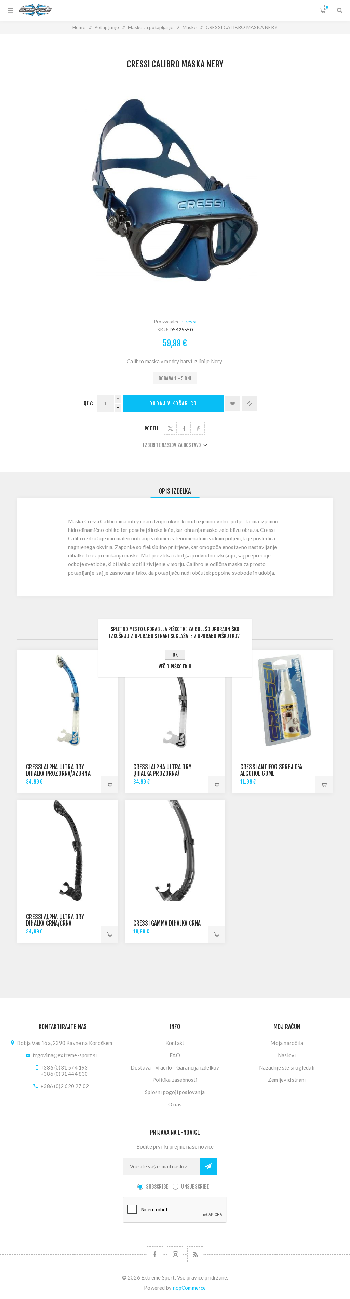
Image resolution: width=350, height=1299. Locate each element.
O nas (174, 1104)
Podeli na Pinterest (198, 428)
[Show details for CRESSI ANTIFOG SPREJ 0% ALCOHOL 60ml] (282, 700)
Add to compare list (249, 403)
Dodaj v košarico (173, 403)
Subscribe (157, 1186)
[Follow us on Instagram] (175, 1254)
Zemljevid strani (287, 1080)
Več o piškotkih (175, 666)
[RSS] (195, 1254)
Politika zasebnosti (174, 1080)
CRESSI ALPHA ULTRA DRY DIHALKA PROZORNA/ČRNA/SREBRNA (162, 773)
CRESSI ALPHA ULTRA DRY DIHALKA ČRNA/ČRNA (55, 920)
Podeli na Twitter (170, 428)
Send (208, 1166)
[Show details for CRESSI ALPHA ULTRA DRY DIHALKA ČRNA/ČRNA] (67, 850)
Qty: (88, 403)
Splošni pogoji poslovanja (175, 1092)
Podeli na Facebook (184, 428)
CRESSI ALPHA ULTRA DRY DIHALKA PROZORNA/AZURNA (58, 770)
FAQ (175, 1055)
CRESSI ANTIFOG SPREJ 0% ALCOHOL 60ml (271, 770)
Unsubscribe (195, 1186)
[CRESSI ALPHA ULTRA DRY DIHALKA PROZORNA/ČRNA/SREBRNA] (175, 700)
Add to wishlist (232, 403)
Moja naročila (286, 1043)
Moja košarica (327, 7)
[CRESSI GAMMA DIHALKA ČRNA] (175, 850)
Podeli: (152, 428)
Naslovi (287, 1055)
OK (175, 655)
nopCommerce (189, 1288)
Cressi (189, 321)
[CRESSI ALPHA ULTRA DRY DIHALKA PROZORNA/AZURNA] (67, 700)
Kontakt (174, 1043)
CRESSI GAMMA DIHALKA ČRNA (167, 923)
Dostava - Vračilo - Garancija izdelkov (175, 1067)
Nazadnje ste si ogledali (286, 1067)
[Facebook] (155, 1254)
